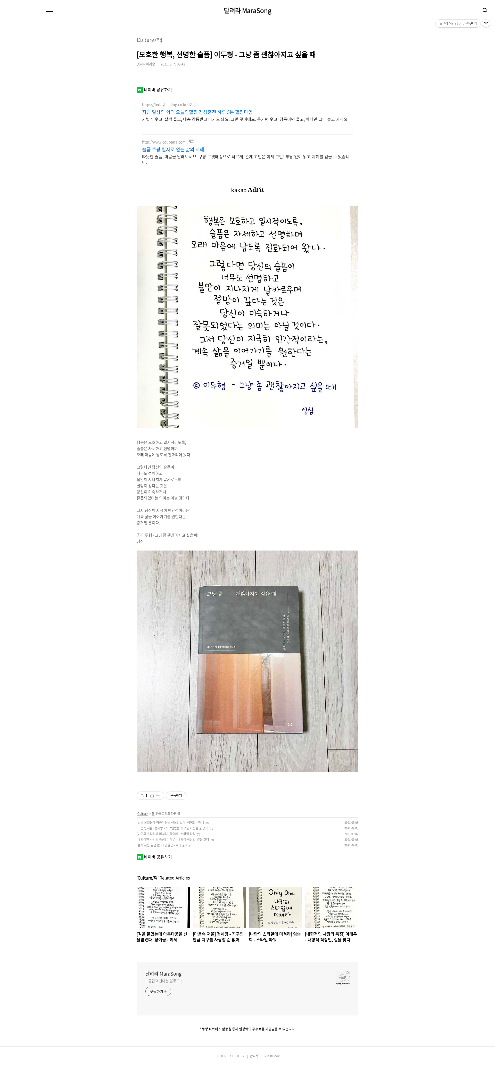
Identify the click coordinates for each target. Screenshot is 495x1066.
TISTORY (238, 1056)
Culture (142, 813)
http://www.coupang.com (164, 142)
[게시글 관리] (158, 796)
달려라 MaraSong (247, 10)
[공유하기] (152, 796)
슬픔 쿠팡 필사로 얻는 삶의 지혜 (173, 149)
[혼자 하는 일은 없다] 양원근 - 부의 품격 (162, 845)
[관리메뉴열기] (486, 23)
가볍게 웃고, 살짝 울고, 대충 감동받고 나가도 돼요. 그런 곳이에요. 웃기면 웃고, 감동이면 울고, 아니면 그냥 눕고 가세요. (245, 119)
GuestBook (272, 1056)
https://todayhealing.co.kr (164, 104)
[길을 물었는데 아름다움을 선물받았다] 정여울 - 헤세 (170, 822)
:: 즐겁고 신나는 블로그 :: (163, 980)
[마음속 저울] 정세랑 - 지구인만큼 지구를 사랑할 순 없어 (172, 828)
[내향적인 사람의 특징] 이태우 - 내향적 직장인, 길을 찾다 (173, 839)
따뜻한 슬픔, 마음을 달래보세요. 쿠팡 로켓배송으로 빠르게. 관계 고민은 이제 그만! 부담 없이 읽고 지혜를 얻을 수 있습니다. (246, 159)
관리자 (254, 1056)
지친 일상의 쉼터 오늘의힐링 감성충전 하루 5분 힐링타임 (197, 112)
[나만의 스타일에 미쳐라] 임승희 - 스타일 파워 (166, 833)
